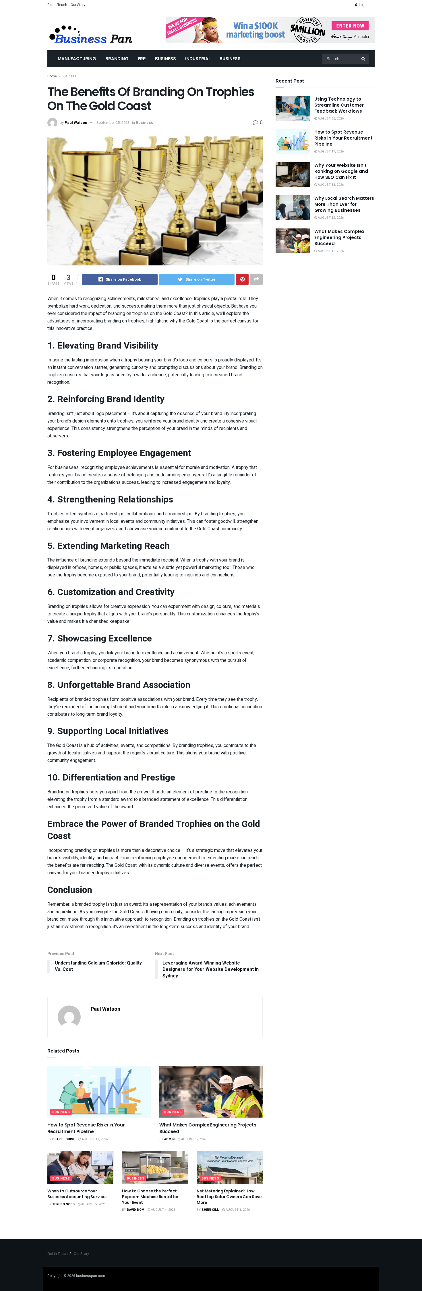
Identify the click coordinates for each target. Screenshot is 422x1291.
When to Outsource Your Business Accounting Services (77, 1194)
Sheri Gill (210, 1209)
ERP (142, 59)
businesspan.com (90, 1275)
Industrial (197, 59)
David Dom (135, 1209)
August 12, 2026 (193, 1139)
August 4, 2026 (162, 1209)
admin (169, 1139)
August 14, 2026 (330, 184)
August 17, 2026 (94, 1139)
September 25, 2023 (112, 122)
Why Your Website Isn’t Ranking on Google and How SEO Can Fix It (341, 171)
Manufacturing (77, 59)
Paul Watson (76, 122)
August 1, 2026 (237, 1209)
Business (165, 59)
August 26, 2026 (330, 118)
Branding (117, 59)
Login (362, 4)
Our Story (78, 4)
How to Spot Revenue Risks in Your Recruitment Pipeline (86, 1128)
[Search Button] (364, 59)
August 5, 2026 (92, 1204)
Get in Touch (57, 4)
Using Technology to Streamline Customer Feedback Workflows (339, 105)
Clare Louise (63, 1139)
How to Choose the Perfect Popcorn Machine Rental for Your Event (150, 1196)
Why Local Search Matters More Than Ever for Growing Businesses (344, 204)
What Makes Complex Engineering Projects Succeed (207, 1128)
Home (52, 76)
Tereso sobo (63, 1204)
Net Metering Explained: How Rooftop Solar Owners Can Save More (229, 1196)
